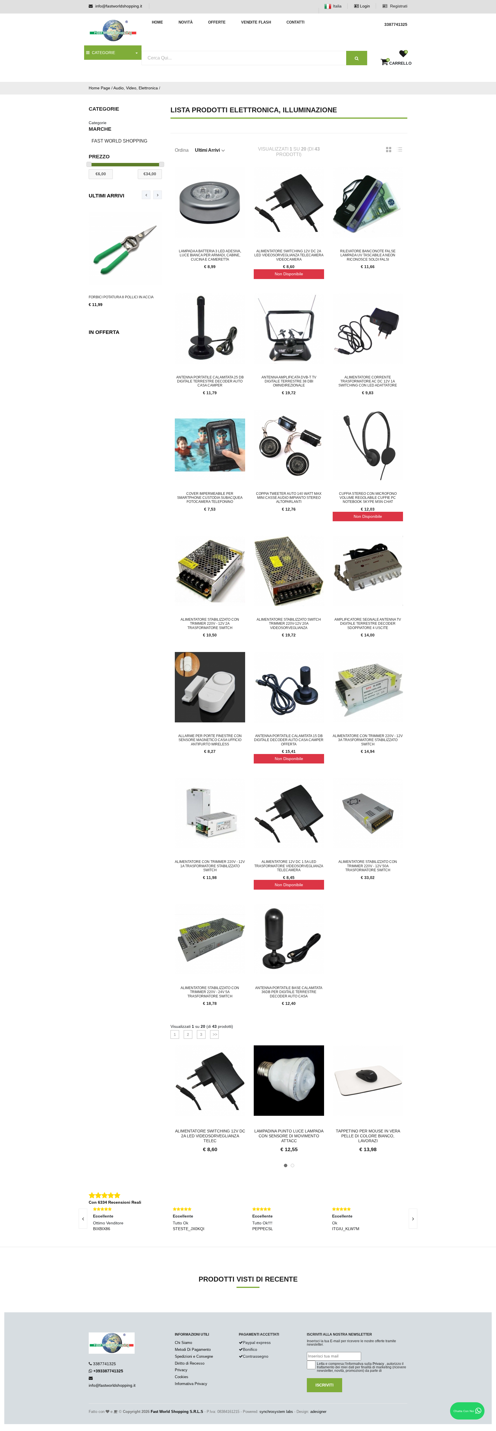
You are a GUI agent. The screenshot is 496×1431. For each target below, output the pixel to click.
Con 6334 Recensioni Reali (115, 1202)
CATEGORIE (102, 52)
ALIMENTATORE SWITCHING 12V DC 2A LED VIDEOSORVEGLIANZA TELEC (210, 1136)
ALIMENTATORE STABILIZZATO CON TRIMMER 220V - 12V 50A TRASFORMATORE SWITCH (367, 866)
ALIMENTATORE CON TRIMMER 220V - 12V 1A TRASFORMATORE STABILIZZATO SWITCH (210, 866)
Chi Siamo (183, 1342)
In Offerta (104, 332)
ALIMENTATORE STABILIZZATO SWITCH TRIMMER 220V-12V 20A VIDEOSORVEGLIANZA (289, 624)
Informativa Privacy (191, 1384)
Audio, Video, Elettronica (135, 88)
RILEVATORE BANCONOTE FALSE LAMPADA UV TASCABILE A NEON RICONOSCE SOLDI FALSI (368, 255)
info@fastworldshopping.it (118, 6)
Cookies (181, 1377)
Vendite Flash (256, 22)
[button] (285, 1165)
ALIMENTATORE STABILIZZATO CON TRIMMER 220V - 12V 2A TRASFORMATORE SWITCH (210, 624)
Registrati (398, 6)
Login (364, 6)
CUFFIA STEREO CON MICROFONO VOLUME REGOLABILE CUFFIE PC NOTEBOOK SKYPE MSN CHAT (368, 498)
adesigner (318, 1411)
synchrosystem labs (276, 1411)
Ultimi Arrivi (106, 196)
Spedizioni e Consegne (194, 1356)
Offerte (217, 22)
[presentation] (146, 195)
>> (214, 1034)
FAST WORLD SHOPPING (119, 141)
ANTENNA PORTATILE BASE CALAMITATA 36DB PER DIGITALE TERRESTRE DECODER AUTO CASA (288, 992)
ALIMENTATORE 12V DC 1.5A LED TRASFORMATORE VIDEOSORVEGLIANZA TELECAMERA (288, 866)
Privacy (181, 1370)
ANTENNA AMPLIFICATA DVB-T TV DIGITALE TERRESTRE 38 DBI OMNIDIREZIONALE (288, 381)
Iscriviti (324, 1385)
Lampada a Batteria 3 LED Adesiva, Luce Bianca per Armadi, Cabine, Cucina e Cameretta (210, 255)
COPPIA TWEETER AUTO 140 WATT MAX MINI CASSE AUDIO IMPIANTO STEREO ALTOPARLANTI (288, 498)
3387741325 (104, 1363)
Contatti (295, 22)
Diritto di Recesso (189, 1363)
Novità (186, 22)
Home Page (99, 88)
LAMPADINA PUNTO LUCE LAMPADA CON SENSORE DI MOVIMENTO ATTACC (288, 1136)
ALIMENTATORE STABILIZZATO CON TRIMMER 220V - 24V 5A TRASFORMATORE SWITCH (210, 992)
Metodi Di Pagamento (193, 1349)
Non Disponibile (289, 274)
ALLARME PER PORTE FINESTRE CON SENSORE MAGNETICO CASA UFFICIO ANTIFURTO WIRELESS (210, 740)
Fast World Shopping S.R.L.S (177, 1411)
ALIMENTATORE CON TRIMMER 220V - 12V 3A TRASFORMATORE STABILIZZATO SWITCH (368, 740)
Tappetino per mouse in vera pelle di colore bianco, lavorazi (368, 1136)
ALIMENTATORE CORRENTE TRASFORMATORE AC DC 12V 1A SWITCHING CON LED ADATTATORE (367, 381)
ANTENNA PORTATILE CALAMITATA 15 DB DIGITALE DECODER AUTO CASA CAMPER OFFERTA (288, 740)
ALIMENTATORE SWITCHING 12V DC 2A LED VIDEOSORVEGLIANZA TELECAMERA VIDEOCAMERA (288, 255)
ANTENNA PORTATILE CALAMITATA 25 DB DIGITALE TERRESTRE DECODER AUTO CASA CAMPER (210, 381)
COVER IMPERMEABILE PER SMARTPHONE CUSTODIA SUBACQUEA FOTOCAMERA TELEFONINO (210, 498)
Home (157, 22)
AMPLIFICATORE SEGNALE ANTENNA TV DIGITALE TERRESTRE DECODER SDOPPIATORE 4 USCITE (367, 624)
